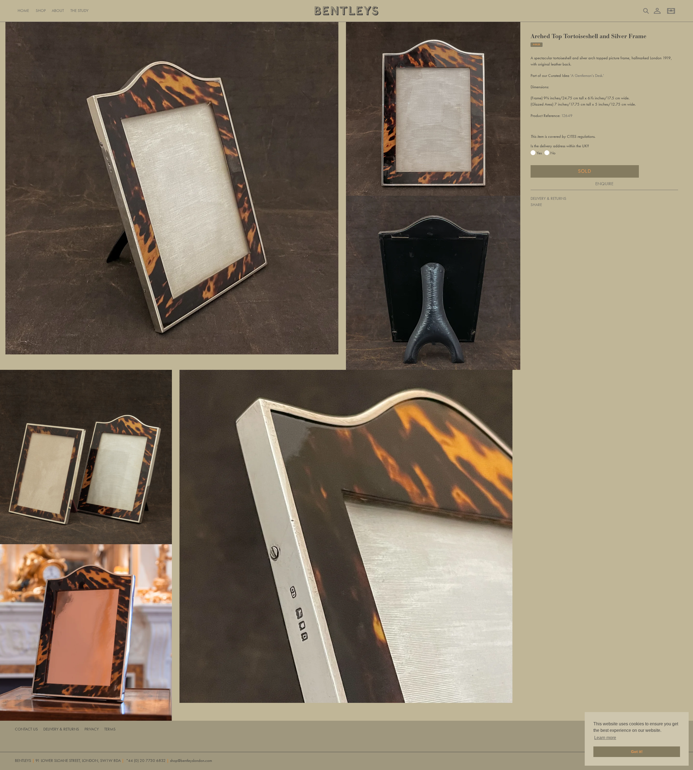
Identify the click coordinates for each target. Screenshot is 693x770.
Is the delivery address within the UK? (560, 146)
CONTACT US (26, 729)
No (552, 153)
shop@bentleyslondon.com (191, 760)
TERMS (110, 729)
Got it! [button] (637, 751)
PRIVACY (91, 729)
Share (536, 204)
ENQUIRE (604, 184)
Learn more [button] (605, 737)
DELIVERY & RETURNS (548, 198)
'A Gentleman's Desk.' (587, 75)
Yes (539, 153)
